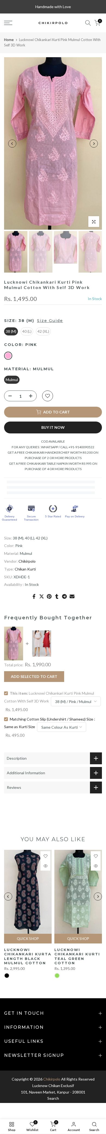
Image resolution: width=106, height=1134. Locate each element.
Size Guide (50, 320)
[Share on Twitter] (41, 596)
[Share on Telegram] (64, 596)
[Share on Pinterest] (49, 596)
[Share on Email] (72, 596)
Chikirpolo (27, 561)
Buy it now (53, 427)
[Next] (94, 144)
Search (53, 1098)
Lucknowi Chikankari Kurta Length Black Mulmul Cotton (27, 956)
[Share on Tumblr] (56, 596)
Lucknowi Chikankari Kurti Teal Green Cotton (77, 956)
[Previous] (12, 144)
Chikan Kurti (25, 569)
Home (9, 40)
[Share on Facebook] (34, 596)
